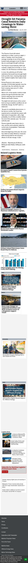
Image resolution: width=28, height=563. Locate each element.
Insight (3, 292)
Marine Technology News (8, 552)
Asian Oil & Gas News (7, 555)
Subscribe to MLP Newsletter (9, 535)
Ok (25, 559)
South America (6, 150)
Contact (3, 532)
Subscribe (5, 472)
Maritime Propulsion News (8, 538)
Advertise (3, 518)
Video (3, 272)
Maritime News (5, 546)
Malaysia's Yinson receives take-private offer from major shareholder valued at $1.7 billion (13, 485)
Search (13, 8)
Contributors (4, 528)
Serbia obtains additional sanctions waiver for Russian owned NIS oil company (13, 490)
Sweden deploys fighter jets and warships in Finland (14, 480)
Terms (3, 521)
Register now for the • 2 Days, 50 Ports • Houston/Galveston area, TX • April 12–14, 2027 (14, 13)
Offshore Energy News (7, 549)
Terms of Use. (14, 561)
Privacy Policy (4, 561)
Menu (25, 8)
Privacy (3, 525)
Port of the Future (6, 542)
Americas (21, 150)
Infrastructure (14, 150)
